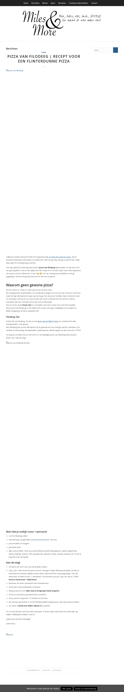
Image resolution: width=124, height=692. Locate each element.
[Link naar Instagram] (105, 23)
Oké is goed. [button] (66, 689)
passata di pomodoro (40, 539)
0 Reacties (46, 670)
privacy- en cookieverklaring (85, 689)
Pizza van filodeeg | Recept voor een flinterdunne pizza (43, 59)
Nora (59, 670)
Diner (43, 52)
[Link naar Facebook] (101, 23)
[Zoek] (100, 3)
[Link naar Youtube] (116, 23)
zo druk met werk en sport (60, 257)
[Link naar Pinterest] (112, 23)
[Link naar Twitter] (109, 23)
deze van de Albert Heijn (48, 321)
